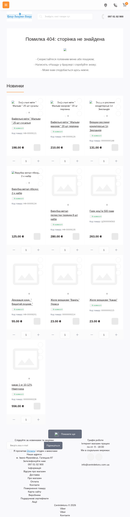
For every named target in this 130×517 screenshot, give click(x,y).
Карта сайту (34, 491)
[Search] (41, 16)
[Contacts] (115, 5)
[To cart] (37, 147)
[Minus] (14, 161)
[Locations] (105, 5)
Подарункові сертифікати (35, 498)
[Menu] (6, 5)
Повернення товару (35, 488)
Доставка (35, 474)
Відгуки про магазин (35, 471)
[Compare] (40, 113)
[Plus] (38, 161)
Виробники (35, 495)
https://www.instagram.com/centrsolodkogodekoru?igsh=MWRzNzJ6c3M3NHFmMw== (90, 457)
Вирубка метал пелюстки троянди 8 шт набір (64, 215)
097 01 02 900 (115, 16)
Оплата (31, 451)
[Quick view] (40, 100)
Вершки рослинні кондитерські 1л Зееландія (99, 126)
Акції (34, 501)
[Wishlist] (40, 107)
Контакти (34, 485)
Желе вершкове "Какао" (103, 299)
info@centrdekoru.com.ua (95, 464)
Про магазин (35, 478)
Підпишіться (53, 445)
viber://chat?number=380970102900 (98, 457)
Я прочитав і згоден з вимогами (35, 451)
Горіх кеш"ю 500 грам (102, 211)
